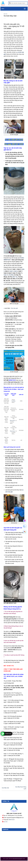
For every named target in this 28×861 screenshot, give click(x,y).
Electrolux (12, 431)
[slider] (12, 600)
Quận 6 (16, 271)
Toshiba (13, 401)
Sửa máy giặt (14, 308)
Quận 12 (6, 275)
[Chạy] (5, 600)
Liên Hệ (5, 821)
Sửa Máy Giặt (5, 788)
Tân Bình (11, 275)
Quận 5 (11, 271)
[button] (14, 584)
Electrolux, (12, 420)
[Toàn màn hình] (22, 600)
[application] (14, 584)
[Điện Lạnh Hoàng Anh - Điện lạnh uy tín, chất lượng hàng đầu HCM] (4, 3)
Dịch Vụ (5, 13)
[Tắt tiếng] (20, 600)
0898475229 (11, 819)
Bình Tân (15, 277)
